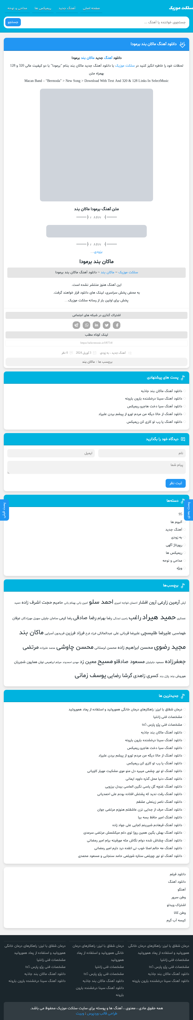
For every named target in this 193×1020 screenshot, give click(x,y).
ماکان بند (87, 58)
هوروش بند (178, 676)
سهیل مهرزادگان (30, 618)
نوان (41, 662)
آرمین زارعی (169, 602)
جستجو (13, 22)
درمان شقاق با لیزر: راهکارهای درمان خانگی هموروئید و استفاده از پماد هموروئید (125, 709)
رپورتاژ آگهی (174, 545)
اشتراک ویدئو (176, 905)
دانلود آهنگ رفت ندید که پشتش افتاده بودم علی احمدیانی (139, 794)
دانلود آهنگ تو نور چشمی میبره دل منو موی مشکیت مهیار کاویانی (134, 771)
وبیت (80, 1013)
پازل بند (164, 676)
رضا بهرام (105, 618)
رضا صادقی (84, 617)
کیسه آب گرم (176, 920)
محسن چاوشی (74, 647)
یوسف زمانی (90, 675)
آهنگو (182, 889)
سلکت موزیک (125, 65)
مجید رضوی (170, 647)
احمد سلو (101, 602)
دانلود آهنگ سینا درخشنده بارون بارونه (153, 398)
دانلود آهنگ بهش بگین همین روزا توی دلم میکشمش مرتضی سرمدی (132, 832)
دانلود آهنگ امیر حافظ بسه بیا (160, 817)
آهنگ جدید (67, 8)
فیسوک (116, 325)
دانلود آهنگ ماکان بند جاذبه (161, 391)
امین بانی (82, 603)
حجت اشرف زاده (37, 602)
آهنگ (108, 58)
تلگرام (76, 325)
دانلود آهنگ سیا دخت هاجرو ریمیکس (154, 406)
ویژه (179, 568)
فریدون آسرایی (55, 633)
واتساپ (86, 325)
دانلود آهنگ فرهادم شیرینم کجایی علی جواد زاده (147, 825)
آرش (183, 603)
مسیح (105, 661)
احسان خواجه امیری (125, 603)
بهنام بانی (70, 603)
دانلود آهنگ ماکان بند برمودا (154, 44)
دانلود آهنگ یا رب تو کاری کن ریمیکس (154, 422)
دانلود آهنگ (177, 881)
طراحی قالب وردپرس (102, 1013)
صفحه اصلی (91, 8)
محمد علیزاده (47, 648)
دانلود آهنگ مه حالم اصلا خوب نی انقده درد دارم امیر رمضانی (138, 848)
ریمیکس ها (43, 8)
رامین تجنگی (120, 618)
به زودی (104, 353)
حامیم (58, 602)
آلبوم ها (176, 522)
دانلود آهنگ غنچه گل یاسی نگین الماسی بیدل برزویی (143, 786)
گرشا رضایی (119, 675)
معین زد (88, 661)
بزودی (98, 251)
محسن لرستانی (105, 648)
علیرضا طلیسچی (156, 633)
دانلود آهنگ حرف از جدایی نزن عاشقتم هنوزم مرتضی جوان (139, 809)
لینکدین (96, 325)
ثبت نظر (175, 483)
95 (180, 514)
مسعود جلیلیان (155, 662)
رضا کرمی (65, 618)
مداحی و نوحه (17, 8)
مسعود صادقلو (129, 661)
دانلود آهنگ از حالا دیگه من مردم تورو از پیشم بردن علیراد (140, 414)
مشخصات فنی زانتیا (167, 717)
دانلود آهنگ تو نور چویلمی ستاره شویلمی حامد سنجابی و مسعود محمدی (130, 856)
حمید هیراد (159, 617)
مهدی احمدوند (71, 662)
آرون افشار (147, 603)
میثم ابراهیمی (53, 662)
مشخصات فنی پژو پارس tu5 (162, 724)
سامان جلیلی (49, 618)
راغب (135, 618)
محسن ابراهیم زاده (135, 648)
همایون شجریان (25, 662)
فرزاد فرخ (90, 633)
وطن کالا (180, 913)
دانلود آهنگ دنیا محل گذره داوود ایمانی (154, 779)
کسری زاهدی (146, 676)
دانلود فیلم (178, 874)
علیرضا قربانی (130, 633)
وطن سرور (178, 897)
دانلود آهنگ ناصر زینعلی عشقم (159, 802)
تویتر (106, 325)
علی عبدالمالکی (108, 633)
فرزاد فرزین (75, 633)
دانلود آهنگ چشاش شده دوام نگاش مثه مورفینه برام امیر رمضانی (134, 840)
